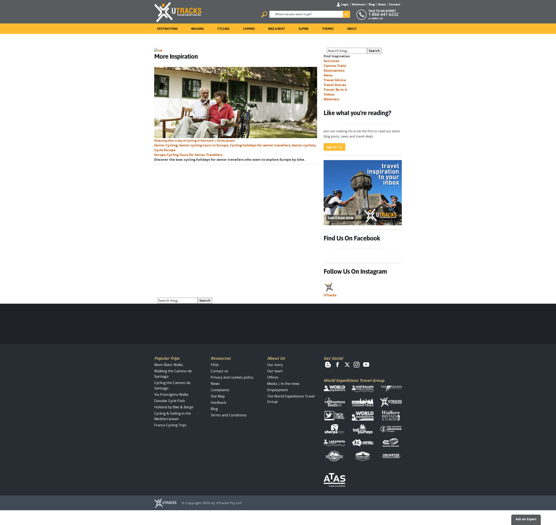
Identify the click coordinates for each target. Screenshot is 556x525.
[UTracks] (178, 11)
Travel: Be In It (335, 89)
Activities (331, 61)
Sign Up (331, 147)
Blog (372, 4)
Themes (328, 28)
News (328, 75)
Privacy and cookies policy (232, 377)
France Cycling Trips (170, 425)
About (352, 28)
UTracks (330, 295)
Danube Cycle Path (169, 400)
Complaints (220, 390)
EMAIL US (377, 18)
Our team (275, 371)
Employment (277, 390)
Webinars (358, 4)
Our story (275, 364)
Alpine (304, 28)
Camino (249, 28)
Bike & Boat (276, 28)
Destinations (167, 28)
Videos (329, 94)
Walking (197, 28)
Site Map (218, 396)
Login (344, 4)
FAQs (215, 364)
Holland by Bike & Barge (173, 407)
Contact (394, 4)
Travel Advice (335, 80)
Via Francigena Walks (171, 394)
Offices (272, 377)
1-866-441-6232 (383, 14)
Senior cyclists (303, 145)
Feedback (218, 402)
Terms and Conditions (229, 415)
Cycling (223, 28)
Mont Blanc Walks (168, 364)
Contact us (219, 371)
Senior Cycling (165, 145)
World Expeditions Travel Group (354, 380)
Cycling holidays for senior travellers (260, 145)
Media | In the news (283, 383)
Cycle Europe (164, 150)
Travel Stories (335, 85)
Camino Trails (335, 65)
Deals (382, 4)
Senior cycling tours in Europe (203, 145)
